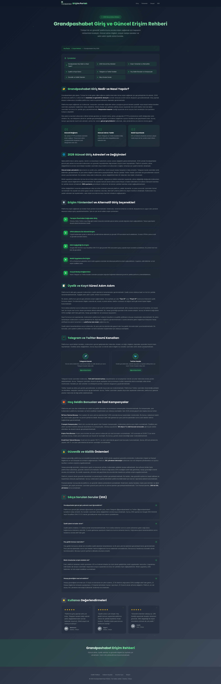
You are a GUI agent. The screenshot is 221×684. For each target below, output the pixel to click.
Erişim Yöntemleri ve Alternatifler (140, 64)
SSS (158, 3)
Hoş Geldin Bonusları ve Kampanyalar (141, 72)
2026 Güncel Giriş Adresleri (107, 64)
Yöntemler (144, 3)
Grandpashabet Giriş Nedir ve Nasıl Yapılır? (78, 65)
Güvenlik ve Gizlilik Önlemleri (76, 77)
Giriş (137, 3)
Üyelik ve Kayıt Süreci (74, 72)
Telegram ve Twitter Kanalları (108, 72)
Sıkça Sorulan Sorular (105, 77)
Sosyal (152, 3)
